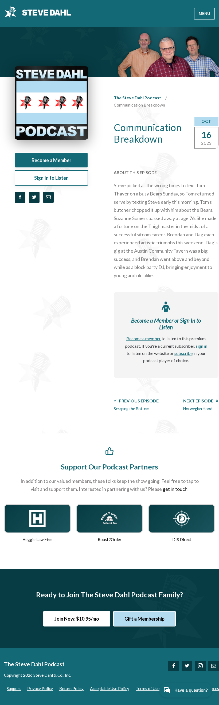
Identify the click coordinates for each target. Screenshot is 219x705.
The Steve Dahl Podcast (137, 97)
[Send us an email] (213, 666)
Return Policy (71, 688)
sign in (201, 345)
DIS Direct (181, 539)
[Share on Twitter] (34, 197)
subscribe (183, 353)
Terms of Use (147, 688)
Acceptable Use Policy (109, 688)
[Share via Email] (48, 197)
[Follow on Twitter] (187, 666)
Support (14, 688)
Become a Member (51, 160)
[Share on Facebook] (20, 197)
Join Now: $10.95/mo (76, 619)
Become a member (143, 338)
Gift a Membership (144, 619)
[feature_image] (37, 518)
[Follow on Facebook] (173, 666)
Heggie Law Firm (37, 539)
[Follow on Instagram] (200, 666)
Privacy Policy (40, 688)
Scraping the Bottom (136, 404)
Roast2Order (110, 539)
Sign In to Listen (51, 178)
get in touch (175, 489)
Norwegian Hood (198, 404)
